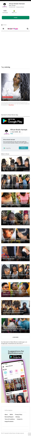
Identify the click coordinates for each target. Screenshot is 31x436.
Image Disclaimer (9, 421)
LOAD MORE (15, 337)
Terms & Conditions (10, 419)
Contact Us (19, 419)
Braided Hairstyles (7, 97)
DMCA (11, 414)
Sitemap (17, 416)
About (6, 414)
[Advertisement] (15, 48)
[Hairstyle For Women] (11, 30)
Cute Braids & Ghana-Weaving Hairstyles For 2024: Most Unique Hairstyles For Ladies (14, 328)
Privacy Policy (18, 414)
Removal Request (9, 416)
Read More (11, 105)
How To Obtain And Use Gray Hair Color (12, 99)
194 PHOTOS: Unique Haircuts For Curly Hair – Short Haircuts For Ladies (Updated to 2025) (15, 293)
